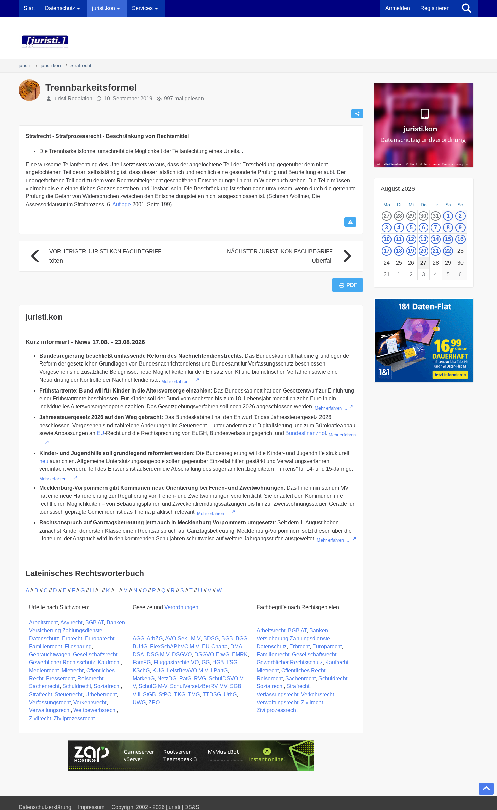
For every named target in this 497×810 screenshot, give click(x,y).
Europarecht (99, 638)
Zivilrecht (40, 718)
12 (411, 239)
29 (411, 216)
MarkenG (144, 678)
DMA (236, 646)
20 (423, 251)
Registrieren (435, 8)
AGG (138, 638)
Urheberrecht (101, 694)
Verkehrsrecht (89, 702)
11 (399, 239)
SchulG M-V (153, 686)
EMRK (240, 654)
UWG (139, 702)
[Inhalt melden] (350, 222)
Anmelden (397, 8)
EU (100, 433)
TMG (194, 694)
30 (423, 216)
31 (436, 216)
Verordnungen (181, 607)
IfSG (232, 662)
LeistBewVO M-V (187, 670)
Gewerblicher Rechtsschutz (62, 662)
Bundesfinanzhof (305, 433)
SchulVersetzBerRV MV (198, 686)
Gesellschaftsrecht (95, 654)
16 (460, 239)
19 (411, 251)
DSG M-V (158, 654)
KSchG (141, 670)
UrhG (230, 694)
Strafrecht (40, 694)
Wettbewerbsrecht (95, 710)
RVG (200, 678)
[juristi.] (248, 42)
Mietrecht (73, 670)
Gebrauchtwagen (49, 654)
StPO (165, 694)
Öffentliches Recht (303, 670)
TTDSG (212, 694)
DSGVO (182, 654)
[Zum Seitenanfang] (486, 789)
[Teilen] (357, 113)
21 (436, 251)
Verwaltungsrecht (50, 710)
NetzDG (166, 678)
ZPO (154, 702)
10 (387, 239)
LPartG (219, 670)
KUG (158, 670)
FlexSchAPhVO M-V (174, 646)
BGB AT (94, 622)
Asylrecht (71, 622)
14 (436, 239)
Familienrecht (45, 646)
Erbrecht (72, 638)
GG (206, 662)
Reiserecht (90, 678)
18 (399, 251)
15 (448, 239)
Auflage (121, 204)
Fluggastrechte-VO (176, 662)
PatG (185, 678)
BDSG (211, 638)
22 (448, 251)
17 (387, 251)
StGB (149, 694)
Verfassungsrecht (50, 702)
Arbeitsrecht (43, 622)
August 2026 (398, 188)
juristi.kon (44, 317)
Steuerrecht (68, 694)
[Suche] (466, 8)
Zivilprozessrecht (74, 718)
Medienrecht (44, 670)
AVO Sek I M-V (182, 638)
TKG (179, 694)
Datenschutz (44, 638)
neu (43, 461)
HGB (218, 662)
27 (387, 216)
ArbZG (155, 638)
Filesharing (78, 646)
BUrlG (140, 646)
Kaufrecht (109, 662)
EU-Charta (215, 646)
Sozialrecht (107, 686)
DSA (138, 654)
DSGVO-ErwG (211, 654)
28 (399, 216)
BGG (241, 638)
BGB (227, 638)
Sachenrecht (44, 686)
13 (423, 239)
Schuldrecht (76, 686)
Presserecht (60, 678)
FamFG (142, 662)
